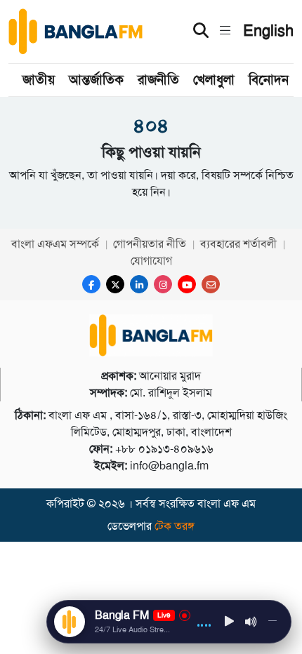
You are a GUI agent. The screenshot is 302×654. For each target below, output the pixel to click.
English (268, 31)
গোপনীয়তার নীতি (149, 243)
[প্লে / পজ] (230, 622)
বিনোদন (269, 79)
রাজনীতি (158, 79)
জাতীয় (38, 79)
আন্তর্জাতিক (96, 79)
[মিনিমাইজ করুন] (272, 621)
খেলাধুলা (214, 79)
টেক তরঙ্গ (175, 526)
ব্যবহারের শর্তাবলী (238, 243)
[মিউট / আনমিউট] (251, 621)
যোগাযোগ (151, 260)
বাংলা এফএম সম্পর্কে (55, 243)
